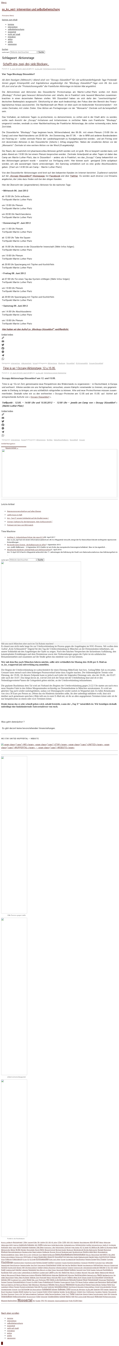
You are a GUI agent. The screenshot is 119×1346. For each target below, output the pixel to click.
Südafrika (56, 1292)
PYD (76, 1282)
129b (64, 1242)
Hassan (80, 1265)
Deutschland (95, 1255)
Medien (97, 1273)
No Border (26, 1278)
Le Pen (56, 1273)
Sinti (19, 1290)
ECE (64, 1257)
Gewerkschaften (25, 1265)
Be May (49, 440)
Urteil (105, 1294)
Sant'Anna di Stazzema (76, 1287)
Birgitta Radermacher (90, 1250)
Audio (14, 1248)
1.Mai (25, 1242)
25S (46, 1242)
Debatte (45, 1255)
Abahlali (76, 1242)
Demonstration (79, 1254)
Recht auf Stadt (112, 1282)
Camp (21, 1255)
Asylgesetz (112, 1245)
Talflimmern (91, 1292)
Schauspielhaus (89, 1287)
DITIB (25, 1257)
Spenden (106, 1290)
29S (49, 1242)
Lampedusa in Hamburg (30, 1272)
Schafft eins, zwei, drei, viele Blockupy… (26, 64)
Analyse (15, 1245)
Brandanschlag (27, 1252)
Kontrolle (79, 1270)
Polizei (85, 1280)
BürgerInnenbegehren (8, 1255)
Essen (25, 1260)
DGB (101, 1255)
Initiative (70, 1268)
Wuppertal (24, 1300)
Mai (68, 1273)
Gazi (103, 1263)
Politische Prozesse (75, 1280)
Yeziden (38, 1301)
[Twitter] (59, 345)
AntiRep (88, 1245)
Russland (44, 1287)
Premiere (9, 1282)
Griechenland (51, 1265)
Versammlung (31, 1297)
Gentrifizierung (15, 1265)
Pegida (29, 1280)
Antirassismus (80, 1245)
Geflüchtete (109, 1263)
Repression (70, 1284)
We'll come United (80, 1297)
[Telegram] (59, 355)
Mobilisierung (47, 1275)
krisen (35, 363)
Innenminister (78, 1268)
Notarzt (49, 1278)
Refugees (51, 1285)
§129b (75, 1301)
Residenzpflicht (80, 1285)
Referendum (35, 1285)
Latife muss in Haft (14, 515)
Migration (38, 1275)
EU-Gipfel (33, 1260)
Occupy (82, 440)
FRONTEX (91, 1263)
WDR (73, 1297)
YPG (42, 1301)
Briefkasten (45, 1252)
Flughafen (110, 1260)
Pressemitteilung (19, 1282)
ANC (36, 1245)
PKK (47, 1280)
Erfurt (3, 1260)
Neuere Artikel (12, 448)
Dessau (88, 1255)
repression (12, 44)
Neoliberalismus (107, 1275)
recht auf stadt (14, 34)
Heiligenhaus (98, 1265)
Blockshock (107, 1250)
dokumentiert (26, 363)
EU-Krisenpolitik (82, 363)
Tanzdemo (98, 1292)
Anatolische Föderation (26, 1245)
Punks (73, 1282)
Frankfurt (50, 1263)
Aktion (101, 1242)
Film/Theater (101, 1259)
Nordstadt (43, 1278)
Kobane (66, 1270)
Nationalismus (92, 1275)
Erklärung (8, 1260)
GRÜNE (59, 1265)
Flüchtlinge (7, 1262)
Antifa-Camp (47, 1245)
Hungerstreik (12, 1268)
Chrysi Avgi (27, 1255)
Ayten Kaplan (75, 1248)
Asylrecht (4, 1247)
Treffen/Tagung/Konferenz (53, 1294)
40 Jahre (54, 1242)
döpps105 (50, 1257)
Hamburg (74, 1265)
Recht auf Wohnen (22, 1285)
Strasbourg (9, 1292)
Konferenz (73, 1270)
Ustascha (114, 1294)
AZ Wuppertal (108, 1248)
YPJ (45, 1301)
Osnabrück (14, 1280)
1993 (68, 1242)
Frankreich (57, 1263)
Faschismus (80, 1259)
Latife (51, 1272)
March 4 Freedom (75, 1273)
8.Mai (35, 1242)
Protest (40, 1282)
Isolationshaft (10, 1270)
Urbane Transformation (95, 1294)
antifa (10, 42)
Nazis (99, 1275)
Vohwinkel (44, 1297)
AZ (81, 1247)
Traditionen (40, 1294)
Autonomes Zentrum (63, 1247)
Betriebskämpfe (78, 1250)
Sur (30, 1292)
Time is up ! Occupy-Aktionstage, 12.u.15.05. (29, 368)
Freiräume (84, 1263)
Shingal (114, 1287)
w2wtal (62, 1296)
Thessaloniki (112, 1292)
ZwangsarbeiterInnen (61, 1301)
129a (60, 1242)
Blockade (100, 1250)
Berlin (42, 1250)
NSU (59, 1277)
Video (38, 1297)
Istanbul (18, 1270)
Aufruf (19, 1247)
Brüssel (58, 1252)
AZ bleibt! (86, 1248)
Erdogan (113, 1257)
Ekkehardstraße (83, 1257)
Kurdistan (5, 1272)
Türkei (72, 1294)
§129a (71, 1301)
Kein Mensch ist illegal (44, 1270)
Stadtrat (111, 1290)
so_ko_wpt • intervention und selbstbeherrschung (31, 9)
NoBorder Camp (35, 1278)
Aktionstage (52, 363)
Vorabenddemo (53, 1297)
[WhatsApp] (59, 359)
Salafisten (51, 1287)
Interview (102, 1268)
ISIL (109, 1268)
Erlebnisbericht (17, 1260)
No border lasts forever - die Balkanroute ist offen (26, 545)
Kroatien (93, 1270)
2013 (71, 1242)
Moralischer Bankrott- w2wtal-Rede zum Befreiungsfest (29, 549)
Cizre (40, 1255)
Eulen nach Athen (54, 1260)
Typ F (67, 1294)
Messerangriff (11, 1275)
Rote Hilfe (37, 1287)
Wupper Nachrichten (9, 1300)
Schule (97, 1287)
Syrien (45, 1292)
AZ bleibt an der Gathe (96, 1248)
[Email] (59, 341)
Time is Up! (18, 1294)
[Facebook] (59, 348)
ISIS (111, 1268)
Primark (28, 1282)
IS (106, 1268)
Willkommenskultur (109, 1297)
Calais (17, 1255)
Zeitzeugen (50, 1301)
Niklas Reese (18, 1278)
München (71, 1275)
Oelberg (70, 1277)
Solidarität (46, 1289)
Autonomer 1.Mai (49, 1248)
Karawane (32, 1270)
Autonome (25, 1247)
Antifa (40, 1245)
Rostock (16, 1287)
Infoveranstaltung (61, 1268)
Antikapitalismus (69, 1245)
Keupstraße (60, 1270)
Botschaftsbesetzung (15, 1252)
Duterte (36, 1257)
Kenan (54, 1270)
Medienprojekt (104, 1273)
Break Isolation (37, 1252)
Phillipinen (42, 1280)
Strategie (15, 1292)
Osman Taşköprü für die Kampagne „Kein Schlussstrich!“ (30, 521)
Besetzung (70, 1250)
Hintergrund (114, 1265)
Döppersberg (42, 1257)
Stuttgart (26, 1292)
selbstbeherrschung (16, 29)
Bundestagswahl (67, 1252)
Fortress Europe (41, 1263)
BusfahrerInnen (78, 1252)
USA (109, 1294)
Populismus (111, 1280)
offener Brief (77, 1278)
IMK (23, 1268)
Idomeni (19, 1268)
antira (10, 39)
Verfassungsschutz (19, 1297)
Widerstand (99, 1297)
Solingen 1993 (64, 1289)
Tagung (79, 1292)
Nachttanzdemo (81, 1275)
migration (12, 37)
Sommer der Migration (78, 1290)
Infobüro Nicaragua (49, 1268)
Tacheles (62, 1292)
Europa (63, 1260)
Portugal (4, 1282)
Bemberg (23, 1250)
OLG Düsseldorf (97, 1277)
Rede (29, 1285)
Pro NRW (35, 1282)
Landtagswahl (44, 1273)
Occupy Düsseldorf (96, 363)
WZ (34, 1301)
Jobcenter (25, 1270)
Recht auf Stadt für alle (8, 1285)
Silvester (14, 1290)
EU (28, 1260)
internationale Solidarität (91, 1268)
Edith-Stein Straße (72, 1257)
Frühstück (98, 1263)
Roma (109, 1285)
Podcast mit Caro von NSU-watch (20, 525)
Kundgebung (108, 1270)
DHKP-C (105, 1255)
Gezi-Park (34, 1265)
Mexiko (18, 1275)
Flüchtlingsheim (18, 1263)
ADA (91, 1242)
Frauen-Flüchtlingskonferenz (71, 1263)
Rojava (88, 1285)
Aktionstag (107, 1242)
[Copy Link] (59, 338)
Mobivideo (55, 1275)
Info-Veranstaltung (31, 1268)
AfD (94, 1242)
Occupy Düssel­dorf (40, 397)
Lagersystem (17, 1273)
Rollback (104, 1285)
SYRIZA (50, 1292)
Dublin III (30, 1257)
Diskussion (19, 1257)
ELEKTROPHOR (104, 1257)
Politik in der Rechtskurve (59, 1280)
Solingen (54, 1289)
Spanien (97, 1289)
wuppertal (12, 32)
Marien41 (85, 1273)
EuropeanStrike (70, 1260)
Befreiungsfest (5, 1250)
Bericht (37, 1250)
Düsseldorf (70, 363)
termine (11, 24)
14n (38, 1242)
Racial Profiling (83, 1282)
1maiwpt (30, 1242)
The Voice (4, 1294)
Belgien (13, 1250)
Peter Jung (34, 1280)
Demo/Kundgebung (61, 440)
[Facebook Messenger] (59, 352)
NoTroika (55, 1278)
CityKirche (35, 1255)
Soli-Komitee (25, 1290)
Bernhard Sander (61, 1250)
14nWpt (42, 1242)
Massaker (91, 1273)
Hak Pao (67, 1265)
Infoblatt (40, 1268)
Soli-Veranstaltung (36, 1290)
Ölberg (80, 1301)
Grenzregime (41, 1265)
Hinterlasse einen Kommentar (54, 69)
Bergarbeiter (31, 1250)
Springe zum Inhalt (9, 20)
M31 (59, 1273)
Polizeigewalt (93, 1280)
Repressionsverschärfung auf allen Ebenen (24, 511)
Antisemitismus (97, 1245)
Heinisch (107, 1265)
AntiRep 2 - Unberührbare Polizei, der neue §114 (25, 537)
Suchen (5, 49)
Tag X (84, 1292)
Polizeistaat (102, 1280)
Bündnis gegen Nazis (90, 1252)
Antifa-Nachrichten (57, 1245)
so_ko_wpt (38, 69)
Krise (88, 1270)
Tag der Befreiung (70, 1292)
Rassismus (102, 1282)
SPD (101, 1289)
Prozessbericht (65, 1282)
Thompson (11, 1294)
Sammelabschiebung (61, 1287)
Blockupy (61, 363)
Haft (63, 1265)
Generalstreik (5, 1265)
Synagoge (40, 1292)
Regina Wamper (60, 1285)
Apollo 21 (106, 1245)
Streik (21, 1292)
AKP (97, 1242)
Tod (24, 1294)
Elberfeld (91, 1257)
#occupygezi (17, 1242)
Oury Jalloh (22, 1280)
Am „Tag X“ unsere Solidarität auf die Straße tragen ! (28, 518)
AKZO (11, 1245)
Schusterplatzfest (105, 1287)
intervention (13, 27)
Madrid (64, 1272)
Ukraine (85, 1294)
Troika (63, 1294)
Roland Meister (96, 1285)
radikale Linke (93, 1282)
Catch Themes (15, 1311)
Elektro (96, 1257)
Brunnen (52, 1252)
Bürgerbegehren (103, 1252)
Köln (10, 1272)
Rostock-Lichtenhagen (27, 1287)
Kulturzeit (99, 1270)
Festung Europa (90, 1259)
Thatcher (105, 1292)
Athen (10, 1248)
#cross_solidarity (6, 1242)
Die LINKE (111, 1255)
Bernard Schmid (50, 1250)
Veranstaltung (6, 1296)
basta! (115, 1248)
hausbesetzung (88, 1265)
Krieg (84, 1270)
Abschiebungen (84, 1242)
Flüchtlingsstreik (30, 1263)
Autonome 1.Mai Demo (36, 1247)
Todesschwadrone (31, 1294)
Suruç (34, 1292)
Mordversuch (63, 1275)
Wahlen (68, 1297)
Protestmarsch (48, 1282)
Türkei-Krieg (78, 1294)
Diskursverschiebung (8, 1257)
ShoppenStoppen (6, 1290)
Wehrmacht (90, 1297)
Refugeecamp (44, 1285)
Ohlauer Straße (86, 1278)
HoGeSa (4, 1268)
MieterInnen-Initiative (28, 1275)
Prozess (57, 1282)
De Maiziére (51, 1255)
